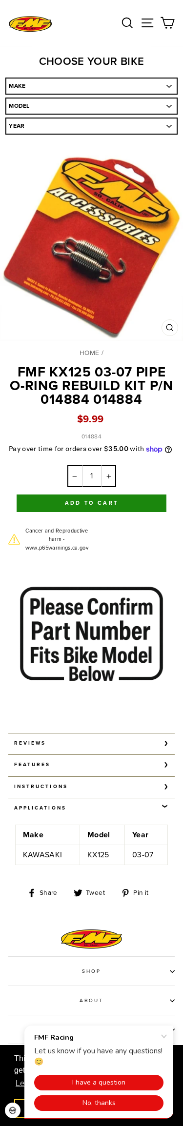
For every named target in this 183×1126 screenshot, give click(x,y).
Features (32, 765)
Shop (91, 971)
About (91, 1001)
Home (89, 353)
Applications (40, 808)
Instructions (41, 787)
